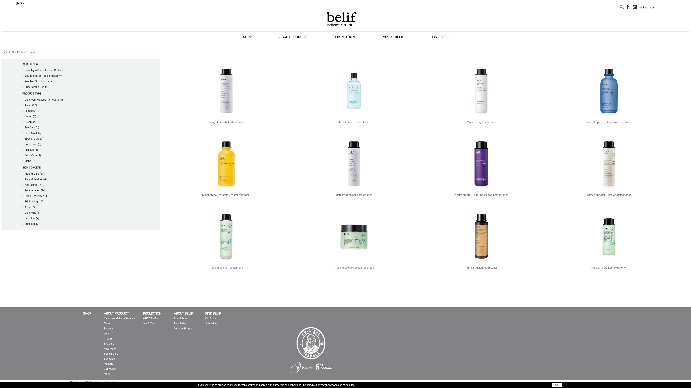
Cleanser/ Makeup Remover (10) (44, 99)
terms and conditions (289, 385)
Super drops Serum (36, 87)
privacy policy (325, 385)
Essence (109, 328)
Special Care (111, 353)
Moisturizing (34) (34, 173)
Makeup (108, 363)
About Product (19, 52)
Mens (107, 374)
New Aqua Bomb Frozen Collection (45, 70)
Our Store (210, 318)
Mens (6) (30, 161)
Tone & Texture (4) (36, 179)
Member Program (184, 328)
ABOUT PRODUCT (116, 313)
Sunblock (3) (32, 223)
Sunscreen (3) (33, 144)
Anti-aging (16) (33, 184)
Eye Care (109, 343)
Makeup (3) (31, 149)
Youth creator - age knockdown (43, 75)
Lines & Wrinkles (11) (37, 196)
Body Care (110, 369)
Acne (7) (30, 207)
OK (557, 385)
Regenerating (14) (35, 190)
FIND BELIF (213, 313)
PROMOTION (152, 313)
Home (5, 52)
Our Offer (148, 323)
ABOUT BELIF (183, 313)
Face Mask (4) (33, 133)
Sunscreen (110, 358)
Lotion (107, 333)
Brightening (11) (34, 201)
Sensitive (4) (32, 218)
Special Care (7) (34, 138)
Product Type (31, 93)
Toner (33, 52)
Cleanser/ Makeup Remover (120, 318)
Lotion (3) (30, 116)
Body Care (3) (33, 155)
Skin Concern (31, 167)
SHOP (87, 313)
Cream (108, 338)
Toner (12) (31, 105)
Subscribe (646, 6)
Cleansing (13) (33, 212)
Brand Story (181, 318)
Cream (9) (31, 122)
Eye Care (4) (32, 127)
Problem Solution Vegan (39, 81)
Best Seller (180, 323)
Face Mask (110, 348)
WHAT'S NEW (30, 64)
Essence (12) (32, 110)
